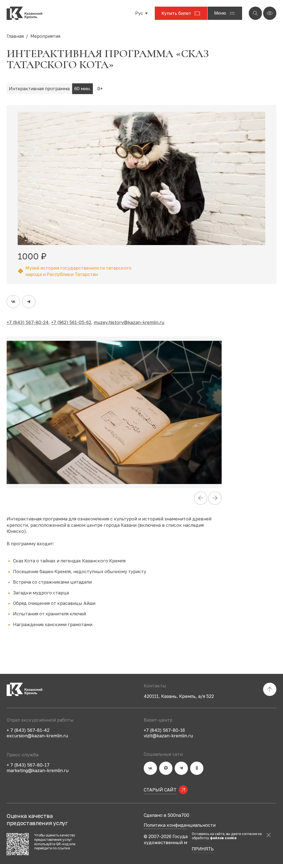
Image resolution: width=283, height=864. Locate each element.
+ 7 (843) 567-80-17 (28, 765)
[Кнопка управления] (255, 13)
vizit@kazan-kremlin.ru (168, 735)
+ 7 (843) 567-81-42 (28, 730)
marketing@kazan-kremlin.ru (38, 770)
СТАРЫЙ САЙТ (160, 790)
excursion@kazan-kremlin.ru (37, 735)
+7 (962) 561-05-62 (71, 322)
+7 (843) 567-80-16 (164, 730)
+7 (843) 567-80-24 (28, 322)
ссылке (63, 848)
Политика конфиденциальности (180, 825)
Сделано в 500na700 (166, 815)
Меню (220, 13)
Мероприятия (45, 36)
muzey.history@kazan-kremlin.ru (129, 322)
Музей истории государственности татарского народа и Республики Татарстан (78, 271)
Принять (203, 849)
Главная (15, 36)
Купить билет (176, 13)
